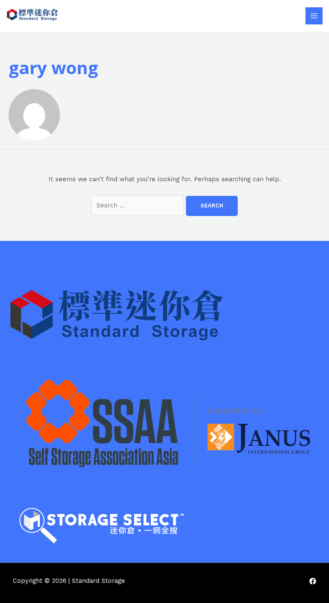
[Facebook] (312, 581)
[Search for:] (138, 205)
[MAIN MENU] (314, 15)
